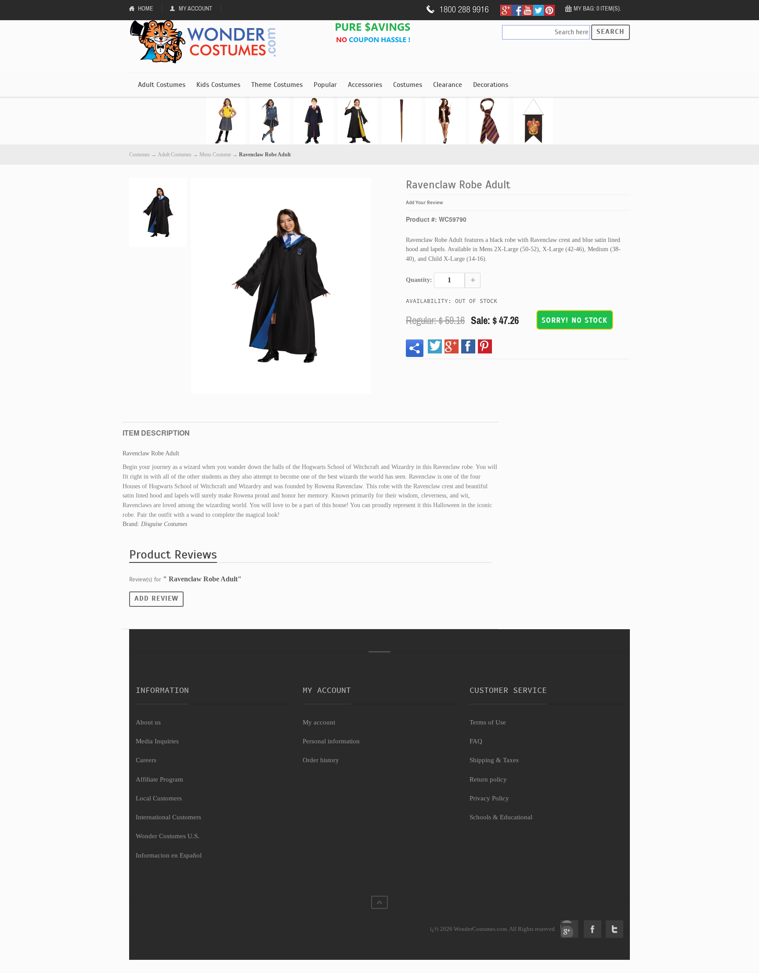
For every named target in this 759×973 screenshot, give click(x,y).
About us (148, 722)
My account (319, 722)
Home (145, 8)
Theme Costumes (277, 84)
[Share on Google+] (452, 346)
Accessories (365, 84)
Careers (146, 760)
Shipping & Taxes (494, 760)
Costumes (407, 84)
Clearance (447, 84)
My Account (195, 8)
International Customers (168, 817)
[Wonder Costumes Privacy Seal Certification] (171, 924)
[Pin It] (485, 346)
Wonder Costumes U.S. (167, 836)
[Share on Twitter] (435, 346)
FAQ (476, 741)
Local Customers (159, 798)
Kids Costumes (218, 84)
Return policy (488, 779)
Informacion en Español (169, 855)
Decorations (490, 84)
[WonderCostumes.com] (206, 42)
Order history (321, 760)
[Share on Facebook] (468, 346)
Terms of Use (488, 722)
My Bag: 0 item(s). (597, 8)
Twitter (614, 929)
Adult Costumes (161, 84)
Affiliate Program (159, 779)
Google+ (569, 929)
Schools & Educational (501, 817)
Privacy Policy (489, 798)
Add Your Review (424, 202)
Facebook (592, 929)
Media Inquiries (157, 741)
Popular (325, 84)
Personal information (331, 741)
